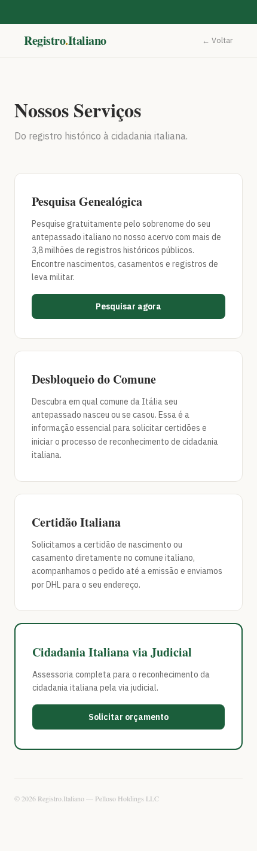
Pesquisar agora (128, 306)
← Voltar (217, 40)
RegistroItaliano (65, 40)
